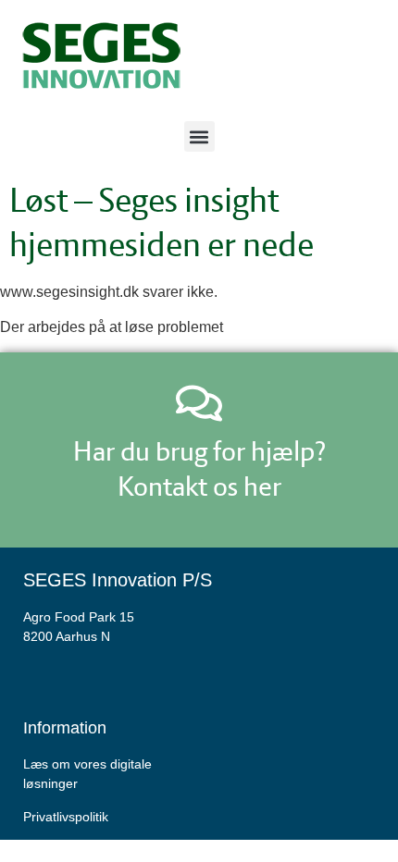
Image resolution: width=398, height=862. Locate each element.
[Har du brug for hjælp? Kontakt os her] (199, 403)
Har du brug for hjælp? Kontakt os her (199, 468)
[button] (199, 136)
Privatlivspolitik (65, 816)
